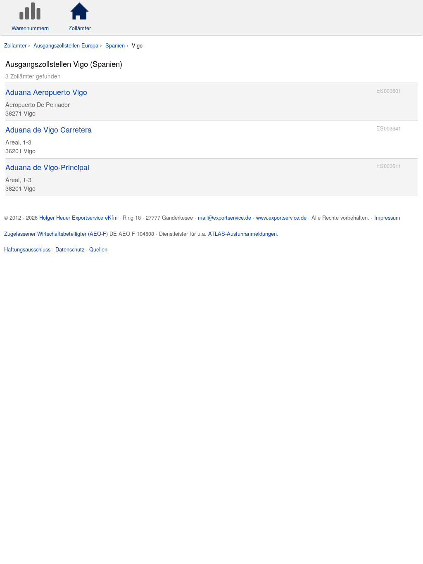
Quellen (98, 249)
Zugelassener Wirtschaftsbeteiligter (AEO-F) (56, 233)
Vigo (137, 45)
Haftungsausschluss (27, 249)
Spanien (115, 45)
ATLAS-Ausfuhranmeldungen (242, 233)
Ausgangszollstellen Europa (65, 45)
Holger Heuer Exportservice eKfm (78, 217)
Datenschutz (69, 249)
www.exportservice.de (281, 217)
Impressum (387, 217)
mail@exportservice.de (224, 217)
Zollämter (15, 45)
